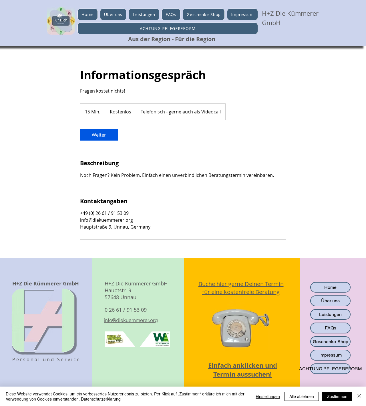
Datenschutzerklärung (101, 399)
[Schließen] (359, 396)
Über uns (330, 300)
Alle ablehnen (301, 396)
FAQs (330, 328)
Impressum (330, 355)
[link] (99, 135)
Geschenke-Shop (330, 341)
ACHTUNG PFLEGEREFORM (330, 368)
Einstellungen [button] (268, 396)
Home (330, 287)
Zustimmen (337, 396)
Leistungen (330, 314)
